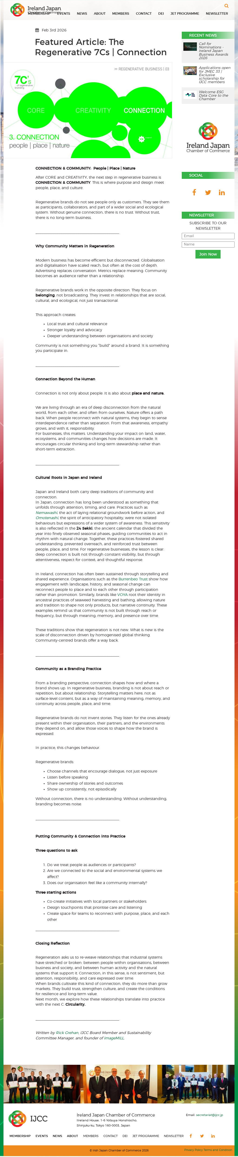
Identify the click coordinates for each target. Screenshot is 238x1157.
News (82, 13)
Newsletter (217, 13)
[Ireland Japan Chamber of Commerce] (35, 10)
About (100, 13)
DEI (161, 13)
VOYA (122, 595)
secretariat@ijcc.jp (209, 1115)
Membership (20, 1136)
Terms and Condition (218, 1150)
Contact (144, 13)
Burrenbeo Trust (133, 579)
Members (120, 13)
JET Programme (185, 13)
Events (63, 13)
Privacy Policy (193, 1150)
